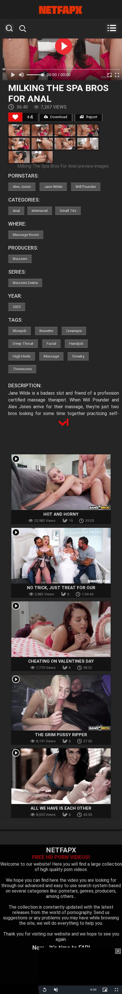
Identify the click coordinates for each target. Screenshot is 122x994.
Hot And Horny (61, 514)
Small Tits (68, 211)
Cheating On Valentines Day (61, 661)
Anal (16, 211)
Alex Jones (22, 187)
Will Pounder (85, 187)
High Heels (22, 356)
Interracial (40, 211)
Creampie (74, 331)
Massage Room (26, 235)
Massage (51, 356)
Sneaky (78, 356)
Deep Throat (23, 344)
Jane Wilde (53, 187)
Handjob (76, 344)
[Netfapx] (61, 10)
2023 (17, 307)
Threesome (22, 369)
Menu (111, 28)
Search (9, 28)
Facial (51, 344)
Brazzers (20, 259)
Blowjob (19, 331)
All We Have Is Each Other (61, 808)
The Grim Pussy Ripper (61, 734)
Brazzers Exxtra (25, 283)
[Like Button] (15, 117)
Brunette (46, 331)
